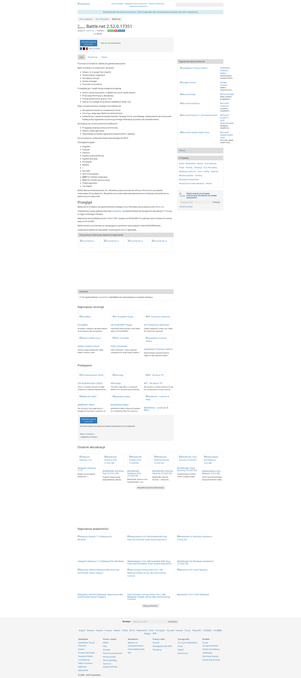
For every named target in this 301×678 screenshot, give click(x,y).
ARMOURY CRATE (86, 404)
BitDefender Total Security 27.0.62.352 (187, 469)
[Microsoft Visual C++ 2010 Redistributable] (199, 115)
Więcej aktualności (150, 606)
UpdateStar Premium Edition (158, 349)
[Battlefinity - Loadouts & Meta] (159, 398)
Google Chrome (223, 83)
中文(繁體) (217, 630)
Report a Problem (94, 49)
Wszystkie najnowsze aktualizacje (150, 487)
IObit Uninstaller (119, 346)
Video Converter (85, 663)
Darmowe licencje (210, 656)
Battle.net (90, 30)
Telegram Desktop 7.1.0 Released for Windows (101, 561)
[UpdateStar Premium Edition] (159, 339)
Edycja (104, 57)
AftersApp (116, 383)
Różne (209, 183)
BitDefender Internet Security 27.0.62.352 (162, 472)
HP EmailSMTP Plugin (121, 324)
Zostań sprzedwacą (211, 649)
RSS (129, 652)
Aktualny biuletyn (186, 207)
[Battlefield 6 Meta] (121, 396)
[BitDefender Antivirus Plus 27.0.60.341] (138, 460)
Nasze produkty (117, 3)
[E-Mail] (87, 49)
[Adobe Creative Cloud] (90, 338)
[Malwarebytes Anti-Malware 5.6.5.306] (213, 460)
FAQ (105, 646)
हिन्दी (154, 633)
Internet (214, 171)
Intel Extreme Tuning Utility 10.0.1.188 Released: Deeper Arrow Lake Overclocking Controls (148, 597)
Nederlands (142, 630)
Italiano (117, 630)
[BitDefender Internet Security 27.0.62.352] (163, 460)
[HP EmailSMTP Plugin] (123, 316)
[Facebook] (81, 49)
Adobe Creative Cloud (88, 346)
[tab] (82, 57)
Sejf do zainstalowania (110, 43)
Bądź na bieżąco (87, 434)
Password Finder (85, 656)
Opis (81, 57)
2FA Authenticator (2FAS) (90, 383)
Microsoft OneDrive (224, 104)
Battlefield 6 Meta (120, 404)
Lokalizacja (207, 652)
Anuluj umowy (109, 656)
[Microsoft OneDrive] (190, 103)
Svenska (179, 630)
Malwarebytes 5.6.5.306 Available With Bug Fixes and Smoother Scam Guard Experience (149, 562)
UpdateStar (117, 211)
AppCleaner (83, 670)
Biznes (200, 163)
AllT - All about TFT (153, 383)
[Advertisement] (126, 270)
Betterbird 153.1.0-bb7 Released (193, 594)
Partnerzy (157, 649)
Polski (151, 630)
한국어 (132, 630)
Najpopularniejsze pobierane (136, 3)
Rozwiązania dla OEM (162, 646)
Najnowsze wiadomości (139, 6)
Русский (170, 630)
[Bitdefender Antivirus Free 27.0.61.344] (113, 460)
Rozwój (189, 167)
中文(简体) (207, 630)
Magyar (147, 633)
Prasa (180, 646)
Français (108, 630)
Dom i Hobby (203, 171)
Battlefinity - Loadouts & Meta (156, 408)
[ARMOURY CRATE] (88, 396)
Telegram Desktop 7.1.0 (87, 469)
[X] (84, 49)
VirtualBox (83, 324)
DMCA (106, 642)
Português (160, 630)
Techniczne (92, 57)
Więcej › (182, 150)
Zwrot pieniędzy (110, 660)
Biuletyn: (127, 621)
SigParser (82, 666)
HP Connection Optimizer (156, 324)
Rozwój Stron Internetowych (191, 183)
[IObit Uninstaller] (121, 338)
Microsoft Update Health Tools (226, 135)
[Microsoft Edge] (188, 94)
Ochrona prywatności (112, 653)
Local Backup (84, 659)
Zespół (181, 649)
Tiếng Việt (196, 630)
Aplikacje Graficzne (187, 171)
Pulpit (181, 167)
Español (99, 630)
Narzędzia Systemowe (189, 179)
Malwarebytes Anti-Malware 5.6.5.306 (211, 472)
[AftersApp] (118, 375)
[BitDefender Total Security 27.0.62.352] (188, 458)
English (82, 630)
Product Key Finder (86, 652)
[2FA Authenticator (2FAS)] (91, 375)
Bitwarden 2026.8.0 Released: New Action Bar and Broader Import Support (100, 595)
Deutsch (90, 630)
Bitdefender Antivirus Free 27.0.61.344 (113, 472)
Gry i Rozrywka (210, 167)
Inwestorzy (183, 653)
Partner (156, 642)
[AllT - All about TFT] (155, 375)
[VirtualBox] (85, 316)
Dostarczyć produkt (211, 659)
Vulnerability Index (136, 649)
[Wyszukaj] (221, 5)
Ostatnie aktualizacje (157, 3)
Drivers (81, 649)
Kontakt (106, 649)
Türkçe (187, 630)
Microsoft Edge (227, 94)
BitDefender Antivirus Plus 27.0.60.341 (134, 473)
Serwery (198, 175)
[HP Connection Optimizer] (158, 316)
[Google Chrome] (188, 82)
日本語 (125, 630)
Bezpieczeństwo (186, 175)
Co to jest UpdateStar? (188, 642)
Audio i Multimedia (187, 163)
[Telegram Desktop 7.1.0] (88, 458)
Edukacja (198, 167)
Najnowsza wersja (88, 43)
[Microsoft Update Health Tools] (195, 132)
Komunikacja (210, 163)
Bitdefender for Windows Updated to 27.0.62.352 (195, 562)
